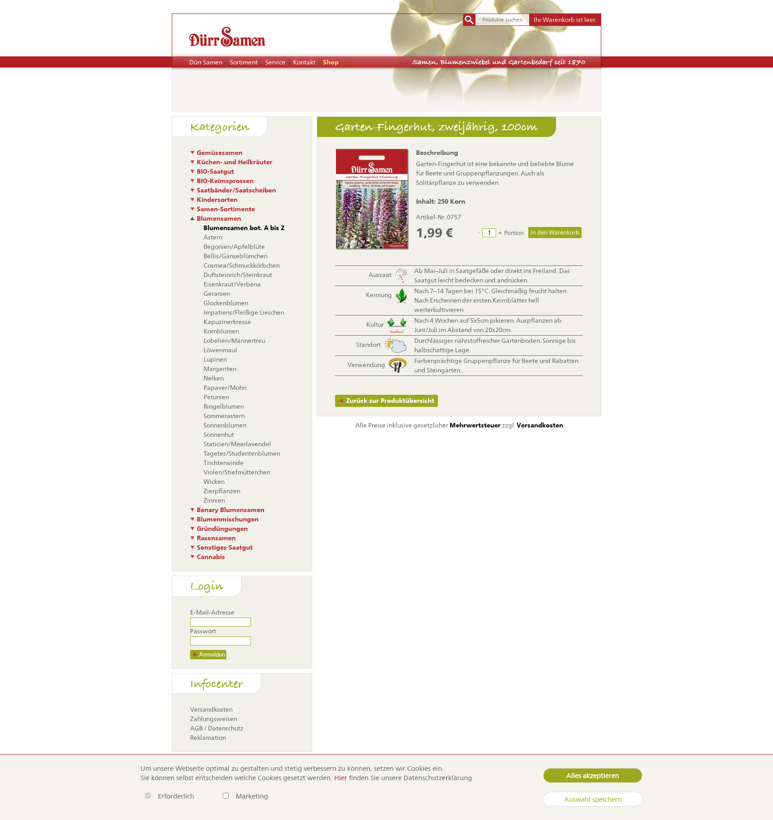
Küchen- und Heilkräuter (234, 162)
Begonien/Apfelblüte (234, 246)
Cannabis (211, 556)
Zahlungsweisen (213, 718)
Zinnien (214, 500)
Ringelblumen (224, 406)
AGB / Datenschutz (216, 728)
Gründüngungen (222, 528)
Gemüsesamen (219, 152)
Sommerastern (224, 415)
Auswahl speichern (593, 799)
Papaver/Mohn (225, 387)
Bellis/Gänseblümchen (236, 256)
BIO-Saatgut (215, 171)
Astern (213, 237)
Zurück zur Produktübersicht (390, 400)
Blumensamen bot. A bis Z (244, 227)
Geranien (217, 293)
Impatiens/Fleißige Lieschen (244, 312)
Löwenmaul (220, 350)
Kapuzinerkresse (227, 321)
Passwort (203, 631)
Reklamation (208, 737)
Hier (340, 778)
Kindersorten (217, 199)
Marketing (252, 796)
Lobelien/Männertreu (234, 340)
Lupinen (215, 359)
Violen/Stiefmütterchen (237, 472)
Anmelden (212, 654)
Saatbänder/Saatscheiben (236, 190)
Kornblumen (221, 331)
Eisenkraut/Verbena (232, 284)
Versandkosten (211, 709)
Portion (514, 233)
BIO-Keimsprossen (225, 180)
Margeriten (220, 368)
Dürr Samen (205, 62)
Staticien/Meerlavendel (237, 444)
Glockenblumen (226, 303)
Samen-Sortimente (226, 209)
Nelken (214, 378)
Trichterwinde (224, 462)
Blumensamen (219, 218)
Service (275, 62)
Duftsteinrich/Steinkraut (238, 274)
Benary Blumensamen (230, 509)
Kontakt (304, 62)
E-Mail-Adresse (212, 612)
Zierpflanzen (222, 491)
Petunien (216, 397)
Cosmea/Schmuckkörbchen (242, 265)
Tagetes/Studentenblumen (242, 453)
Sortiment (244, 62)
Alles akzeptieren (592, 775)
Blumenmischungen (228, 519)
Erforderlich (177, 796)
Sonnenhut (219, 434)
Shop (331, 62)
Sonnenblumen (225, 425)
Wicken (214, 481)
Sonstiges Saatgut (225, 547)
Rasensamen (216, 538)
